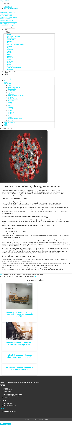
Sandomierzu (11, 39)
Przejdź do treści (4, 0)
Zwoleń (9, 59)
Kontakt (7, 74)
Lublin (9, 64)
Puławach (10, 43)
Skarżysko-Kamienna (13, 36)
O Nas (6, 29)
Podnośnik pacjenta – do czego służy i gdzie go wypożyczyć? (19, 356)
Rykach (9, 41)
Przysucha (10, 57)
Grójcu (9, 51)
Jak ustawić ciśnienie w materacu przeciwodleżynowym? (19, 368)
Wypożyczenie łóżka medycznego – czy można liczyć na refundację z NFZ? (19, 314)
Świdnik (9, 62)
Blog (6, 72)
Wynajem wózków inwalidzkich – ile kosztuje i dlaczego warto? (19, 344)
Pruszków (10, 66)
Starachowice (11, 38)
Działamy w (8, 32)
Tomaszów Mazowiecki (14, 67)
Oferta (7, 31)
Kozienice (10, 56)
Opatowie (10, 49)
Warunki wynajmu (10, 71)
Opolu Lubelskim (12, 48)
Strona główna (10, 28)
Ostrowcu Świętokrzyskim (15, 44)
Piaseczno (10, 61)
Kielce (9, 34)
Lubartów (10, 69)
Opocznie (10, 46)
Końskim (10, 52)
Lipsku (9, 54)
